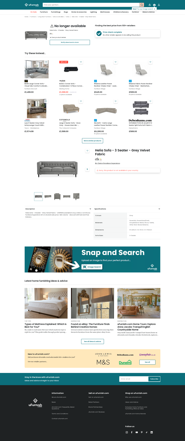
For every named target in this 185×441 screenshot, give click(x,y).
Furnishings (55, 12)
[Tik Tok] (146, 433)
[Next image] (87, 169)
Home (26, 17)
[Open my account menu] (158, 4)
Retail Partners (94, 402)
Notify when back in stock (70, 42)
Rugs (66, 12)
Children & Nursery (120, 12)
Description (30, 209)
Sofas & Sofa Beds (58, 17)
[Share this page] (149, 4)
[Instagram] (126, 433)
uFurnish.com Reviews (97, 412)
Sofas (67, 17)
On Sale (33, 12)
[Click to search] (141, 5)
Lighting (93, 12)
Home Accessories (79, 12)
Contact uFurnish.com (60, 419)
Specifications (100, 209)
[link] (37, 69)
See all (147, 362)
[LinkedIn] (151, 433)
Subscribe (154, 379)
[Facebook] (131, 433)
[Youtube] (136, 433)
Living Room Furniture (44, 17)
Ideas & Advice (148, 12)
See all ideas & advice (92, 341)
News (54, 402)
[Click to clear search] (137, 5)
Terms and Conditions (60, 414)
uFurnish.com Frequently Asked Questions (63, 408)
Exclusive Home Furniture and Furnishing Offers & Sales (136, 408)
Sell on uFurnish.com (96, 397)
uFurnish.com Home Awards (135, 414)
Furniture (44, 12)
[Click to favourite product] (46, 62)
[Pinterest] (141, 433)
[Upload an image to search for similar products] (154, 5)
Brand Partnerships (96, 407)
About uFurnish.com (59, 397)
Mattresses (105, 12)
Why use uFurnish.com (133, 397)
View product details (59, 37)
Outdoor (135, 12)
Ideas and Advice (131, 402)
